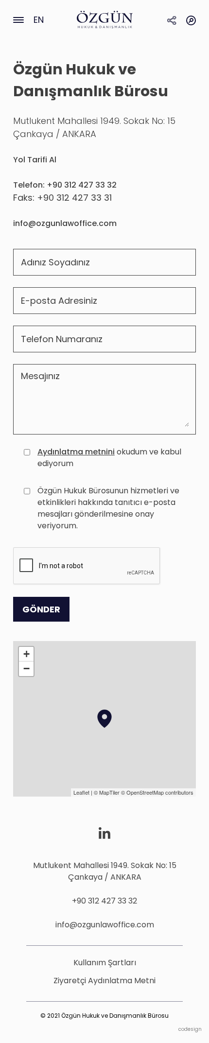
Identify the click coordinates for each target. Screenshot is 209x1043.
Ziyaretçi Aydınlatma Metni (104, 980)
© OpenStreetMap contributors (157, 792)
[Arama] (191, 19)
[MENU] (18, 19)
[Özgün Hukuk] (105, 20)
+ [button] (26, 654)
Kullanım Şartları (104, 962)
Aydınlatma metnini (76, 451)
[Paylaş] (171, 20)
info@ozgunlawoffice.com (104, 924)
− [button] (26, 668)
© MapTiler (107, 792)
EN (39, 20)
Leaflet (81, 792)
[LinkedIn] (104, 833)
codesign (190, 1029)
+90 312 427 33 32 (104, 900)
